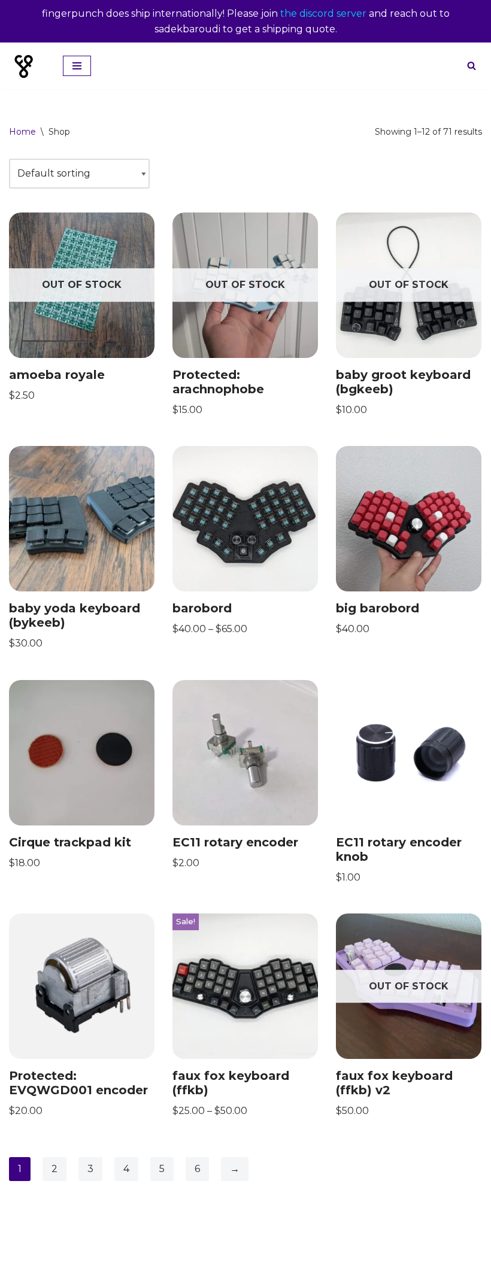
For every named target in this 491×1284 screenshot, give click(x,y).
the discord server (323, 13)
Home (22, 131)
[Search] (471, 65)
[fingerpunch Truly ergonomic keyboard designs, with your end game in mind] (27, 66)
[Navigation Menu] (77, 66)
